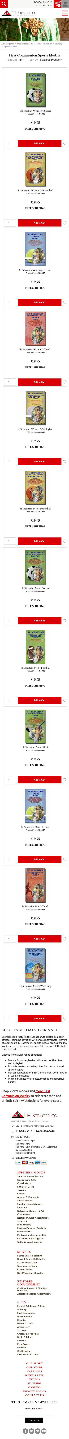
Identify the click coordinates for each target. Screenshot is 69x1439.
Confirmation (24, 1351)
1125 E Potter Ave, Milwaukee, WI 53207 (35, 1126)
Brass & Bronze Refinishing (31, 1259)
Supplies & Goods (31, 1172)
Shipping (34, 1383)
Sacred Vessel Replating (29, 1256)
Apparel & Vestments (28, 1197)
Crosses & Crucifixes (28, 1334)
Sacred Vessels (25, 1200)
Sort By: (34, 59)
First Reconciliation (27, 1354)
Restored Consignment (28, 1282)
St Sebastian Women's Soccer (35, 111)
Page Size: (12, 59)
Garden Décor (24, 1231)
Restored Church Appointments (33, 1218)
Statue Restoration (27, 1262)
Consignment (24, 1214)
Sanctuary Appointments (30, 1204)
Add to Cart (39, 143)
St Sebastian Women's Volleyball (35, 429)
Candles (21, 1194)
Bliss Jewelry (24, 1225)
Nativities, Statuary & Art (30, 1211)
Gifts (21, 1302)
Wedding (22, 1309)
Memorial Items (25, 1323)
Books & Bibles (25, 1337)
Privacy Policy (34, 1391)
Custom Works (25, 1269)
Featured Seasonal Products (31, 1228)
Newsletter (34, 1375)
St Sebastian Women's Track (35, 349)
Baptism (21, 1347)
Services (24, 1252)
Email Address (33, 1408)
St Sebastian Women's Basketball (35, 190)
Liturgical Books (25, 1187)
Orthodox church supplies (30, 1238)
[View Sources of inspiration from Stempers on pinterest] (37, 1431)
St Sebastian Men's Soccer (35, 588)
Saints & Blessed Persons (30, 1176)
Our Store (34, 1367)
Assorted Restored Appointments (34, 1294)
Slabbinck (22, 1221)
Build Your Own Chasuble (30, 1273)
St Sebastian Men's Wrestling (35, 986)
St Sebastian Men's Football (35, 668)
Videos (34, 1379)
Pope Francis (23, 1344)
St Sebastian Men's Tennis (35, 827)
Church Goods (24, 1183)
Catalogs (34, 1371)
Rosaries (21, 1320)
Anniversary (23, 1327)
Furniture (22, 1207)
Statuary (21, 1330)
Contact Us (34, 1395)
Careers (34, 1387)
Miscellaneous (24, 1316)
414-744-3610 (24, 1131)
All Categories (7, 44)
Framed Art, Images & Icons (31, 1306)
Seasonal (21, 1190)
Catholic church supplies (30, 1242)
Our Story (34, 1363)
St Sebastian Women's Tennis (35, 270)
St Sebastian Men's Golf (35, 747)
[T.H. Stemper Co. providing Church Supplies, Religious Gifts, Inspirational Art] (34, 1117)
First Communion (44, 44)
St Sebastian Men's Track (35, 906)
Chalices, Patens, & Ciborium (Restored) (32, 1289)
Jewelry (58, 44)
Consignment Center (28, 1266)
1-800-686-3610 (43, 2)
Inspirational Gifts (25, 44)
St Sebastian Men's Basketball (35, 508)
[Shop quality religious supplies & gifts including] (34, 1244)
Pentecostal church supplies (31, 1235)
